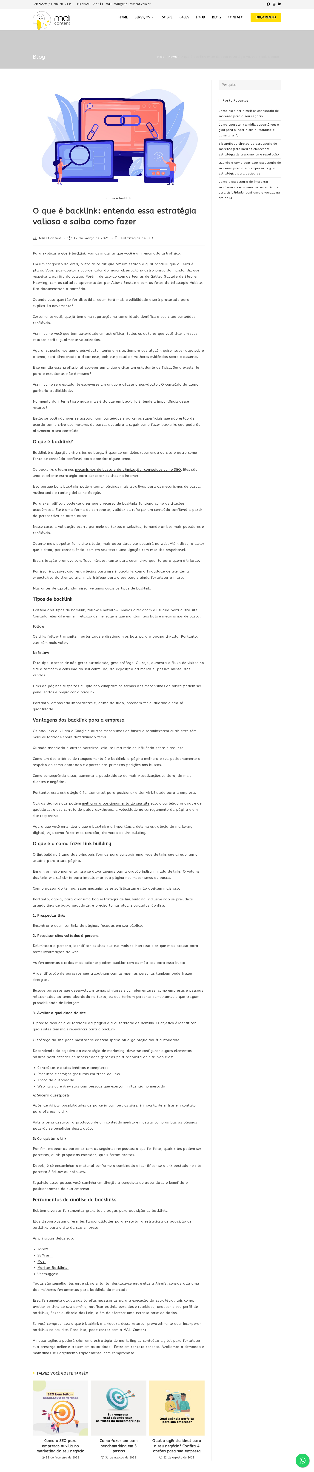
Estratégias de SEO (137, 238)
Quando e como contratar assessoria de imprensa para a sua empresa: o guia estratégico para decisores (250, 168)
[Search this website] (250, 84)
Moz (41, 1261)
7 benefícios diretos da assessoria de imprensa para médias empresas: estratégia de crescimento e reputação (249, 149)
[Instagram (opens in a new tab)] (274, 4)
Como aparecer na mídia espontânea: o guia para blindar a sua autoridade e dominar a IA (249, 130)
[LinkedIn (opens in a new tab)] (279, 4)
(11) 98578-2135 (60, 4)
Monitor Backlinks (53, 1268)
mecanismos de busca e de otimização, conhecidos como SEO (128, 470)
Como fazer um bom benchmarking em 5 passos (118, 1446)
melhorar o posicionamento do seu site (115, 803)
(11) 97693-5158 (88, 4)
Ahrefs (43, 1249)
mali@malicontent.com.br (132, 4)
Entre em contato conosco (136, 1347)
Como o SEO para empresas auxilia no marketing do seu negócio (60, 1446)
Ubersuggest (48, 1274)
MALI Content (50, 238)
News (172, 56)
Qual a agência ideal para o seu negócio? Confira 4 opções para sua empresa (176, 1446)
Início (161, 56)
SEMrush (45, 1255)
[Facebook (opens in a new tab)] (268, 4)
